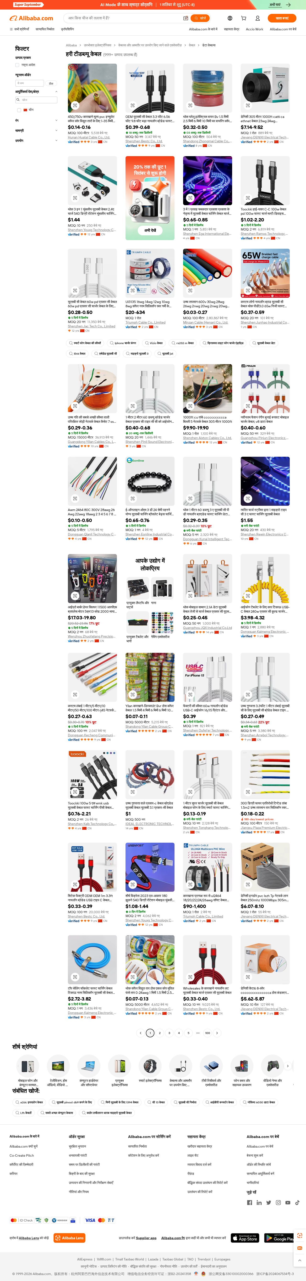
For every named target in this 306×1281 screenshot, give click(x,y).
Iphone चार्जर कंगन (125, 343)
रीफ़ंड (190, 1174)
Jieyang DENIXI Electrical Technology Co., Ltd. (265, 137)
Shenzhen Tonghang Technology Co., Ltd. (207, 828)
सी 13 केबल (158, 1102)
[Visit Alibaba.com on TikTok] (297, 1202)
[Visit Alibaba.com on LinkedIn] (259, 1202)
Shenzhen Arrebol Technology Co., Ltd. (265, 735)
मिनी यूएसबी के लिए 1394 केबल (122, 1102)
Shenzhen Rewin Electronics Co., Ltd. (265, 534)
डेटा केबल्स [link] (208, 45)
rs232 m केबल (185, 343)
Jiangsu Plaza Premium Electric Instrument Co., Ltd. (265, 828)
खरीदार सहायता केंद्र (199, 1146)
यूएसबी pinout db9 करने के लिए (74, 1102)
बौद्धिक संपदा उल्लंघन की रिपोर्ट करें (207, 1183)
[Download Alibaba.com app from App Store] (245, 1238)
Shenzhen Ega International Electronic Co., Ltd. (207, 234)
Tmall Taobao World (129, 1259)
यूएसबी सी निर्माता (188, 1102)
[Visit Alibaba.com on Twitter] (269, 1202)
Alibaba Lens (29, 1238)
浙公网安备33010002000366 (231, 1274)
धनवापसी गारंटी (78, 1155)
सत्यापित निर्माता (137, 1146)
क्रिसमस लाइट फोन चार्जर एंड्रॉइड (225, 343)
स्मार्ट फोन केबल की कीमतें (87, 343)
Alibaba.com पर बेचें (260, 1146)
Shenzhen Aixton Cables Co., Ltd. (207, 438)
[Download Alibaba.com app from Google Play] (280, 1238)
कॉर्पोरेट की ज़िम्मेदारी (21, 1164)
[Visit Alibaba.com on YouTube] (288, 1202)
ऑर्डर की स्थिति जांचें (259, 1164)
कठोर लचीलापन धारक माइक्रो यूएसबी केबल (109, 1113)
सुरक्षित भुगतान (77, 1146)
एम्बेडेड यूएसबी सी (108, 353)
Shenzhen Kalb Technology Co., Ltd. (92, 824)
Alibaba (71, 45)
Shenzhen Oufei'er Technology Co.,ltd (207, 730)
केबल (192, 45)
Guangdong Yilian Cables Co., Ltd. (92, 442)
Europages (222, 1259)
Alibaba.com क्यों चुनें (24, 1146)
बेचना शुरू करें (255, 1155)
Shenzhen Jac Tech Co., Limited (91, 326)
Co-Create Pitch (22, 1155)
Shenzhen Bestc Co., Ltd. (144, 141)
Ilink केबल (79, 353)
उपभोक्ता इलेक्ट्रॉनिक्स (97, 45)
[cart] (244, 19)
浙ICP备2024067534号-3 (275, 1274)
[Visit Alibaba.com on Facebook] (249, 1202)
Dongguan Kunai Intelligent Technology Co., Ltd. (207, 539)
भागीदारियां (253, 1183)
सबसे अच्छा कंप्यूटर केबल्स (59, 1113)
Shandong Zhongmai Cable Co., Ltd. (207, 141)
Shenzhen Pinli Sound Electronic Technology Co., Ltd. (150, 442)
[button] (186, 18)
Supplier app (146, 1238)
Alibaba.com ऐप (173, 1238)
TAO (190, 1259)
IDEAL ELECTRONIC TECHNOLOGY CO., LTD (150, 824)
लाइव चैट (192, 1155)
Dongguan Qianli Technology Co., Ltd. (92, 534)
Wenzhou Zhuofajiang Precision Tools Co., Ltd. (92, 636)
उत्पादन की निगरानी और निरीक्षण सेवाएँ (91, 1183)
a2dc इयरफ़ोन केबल (31, 1102)
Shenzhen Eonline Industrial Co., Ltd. (150, 534)
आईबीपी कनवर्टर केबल (222, 1102)
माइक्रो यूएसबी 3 (139, 353)
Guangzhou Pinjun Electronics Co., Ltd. (265, 438)
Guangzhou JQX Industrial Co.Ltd (207, 628)
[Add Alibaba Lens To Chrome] (69, 1238)
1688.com (104, 1259)
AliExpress (85, 1259)
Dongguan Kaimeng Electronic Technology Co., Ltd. (265, 631)
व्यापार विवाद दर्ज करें (199, 1164)
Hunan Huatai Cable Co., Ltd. (89, 137)
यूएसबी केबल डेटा (266, 343)
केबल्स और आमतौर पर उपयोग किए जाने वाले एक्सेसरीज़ (150, 45)
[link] (300, 1235)
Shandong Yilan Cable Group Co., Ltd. (150, 726)
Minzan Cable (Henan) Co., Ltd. (205, 322)
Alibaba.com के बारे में (24, 1136)
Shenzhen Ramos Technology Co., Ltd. (265, 234)
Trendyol (203, 1259)
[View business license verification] (196, 1273)
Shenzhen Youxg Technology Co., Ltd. (92, 230)
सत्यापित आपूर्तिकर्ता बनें (260, 1174)
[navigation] (36, 539)
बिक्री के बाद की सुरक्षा (82, 1174)
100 (207, 1033)
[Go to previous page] (140, 1033)
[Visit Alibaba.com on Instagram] (278, 1202)
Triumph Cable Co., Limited (145, 322)
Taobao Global (172, 1259)
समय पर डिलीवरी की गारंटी (84, 1164)
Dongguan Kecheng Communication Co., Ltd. (92, 735)
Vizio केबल (156, 343)
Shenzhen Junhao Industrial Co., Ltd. (265, 322)
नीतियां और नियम (79, 1192)
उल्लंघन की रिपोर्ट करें (199, 1192)
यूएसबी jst (167, 353)
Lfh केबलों (26, 1113)
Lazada (153, 1259)
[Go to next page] (217, 1033)
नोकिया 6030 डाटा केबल (261, 1102)
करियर (13, 1174)
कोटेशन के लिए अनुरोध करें (143, 1155)
